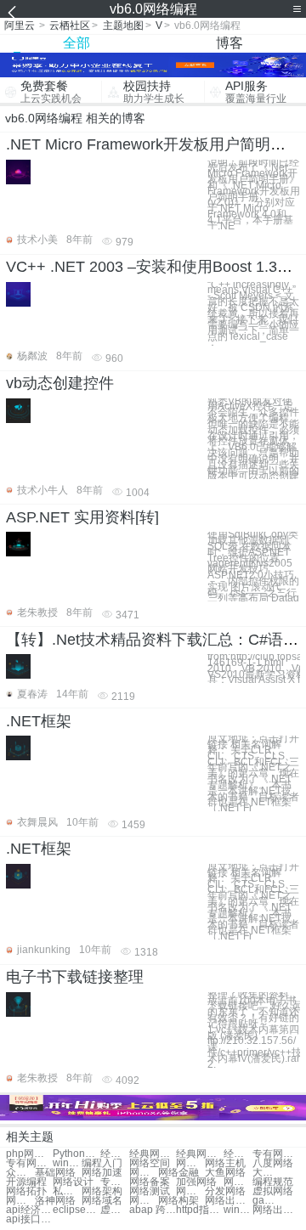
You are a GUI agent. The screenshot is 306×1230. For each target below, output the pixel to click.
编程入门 (102, 1163)
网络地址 (190, 1163)
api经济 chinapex (29, 1210)
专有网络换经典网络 (29, 1163)
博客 (229, 43)
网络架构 (102, 1191)
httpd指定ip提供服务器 (199, 1210)
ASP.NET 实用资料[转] (82, 517)
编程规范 (272, 1182)
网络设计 (73, 1182)
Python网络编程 (76, 1154)
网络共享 (238, 1182)
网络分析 (190, 1191)
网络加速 (102, 1172)
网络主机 (225, 1163)
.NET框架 (38, 721)
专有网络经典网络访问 (275, 1154)
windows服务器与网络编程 (67, 1163)
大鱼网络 (225, 1172)
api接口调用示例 (29, 1219)
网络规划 (143, 1200)
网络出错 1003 (275, 1210)
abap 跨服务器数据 (152, 1210)
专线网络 (114, 1182)
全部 (76, 43)
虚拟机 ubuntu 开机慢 (114, 1210)
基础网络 (55, 1172)
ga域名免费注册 (266, 1200)
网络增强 (20, 1200)
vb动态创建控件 (60, 383)
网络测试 (149, 1191)
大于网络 (266, 1172)
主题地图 (123, 25)
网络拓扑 (26, 1191)
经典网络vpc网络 (199, 1154)
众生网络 (20, 1172)
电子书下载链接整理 (75, 976)
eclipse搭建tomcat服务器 (76, 1210)
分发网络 (225, 1191)
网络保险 (143, 1172)
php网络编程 (29, 1154)
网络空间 (149, 1163)
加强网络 (196, 1182)
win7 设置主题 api (238, 1210)
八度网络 (272, 1163)
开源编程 (26, 1182)
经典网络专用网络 (114, 1154)
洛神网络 (55, 1200)
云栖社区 (69, 25)
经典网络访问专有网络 (152, 1154)
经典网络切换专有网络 (238, 1154)
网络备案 (149, 1182)
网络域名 (102, 1200)
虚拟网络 (272, 1191)
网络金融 (178, 1172)
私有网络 (67, 1191)
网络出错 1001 (228, 1200)
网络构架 (178, 1200)
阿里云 (19, 25)
